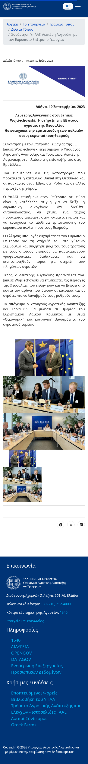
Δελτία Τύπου (12, 60)
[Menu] (77, 6)
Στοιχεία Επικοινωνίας (25, 621)
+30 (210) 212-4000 (56, 604)
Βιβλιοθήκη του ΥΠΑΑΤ (34, 699)
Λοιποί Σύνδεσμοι (29, 718)
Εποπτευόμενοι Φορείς (34, 693)
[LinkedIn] (81, 524)
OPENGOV (21, 653)
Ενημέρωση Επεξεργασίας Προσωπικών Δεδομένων (37, 669)
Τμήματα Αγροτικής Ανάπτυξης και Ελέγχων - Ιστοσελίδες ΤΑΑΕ (46, 709)
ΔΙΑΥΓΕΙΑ (20, 646)
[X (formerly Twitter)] (71, 524)
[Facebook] (60, 524)
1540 (63, 612)
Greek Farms (24, 725)
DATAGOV (21, 659)
